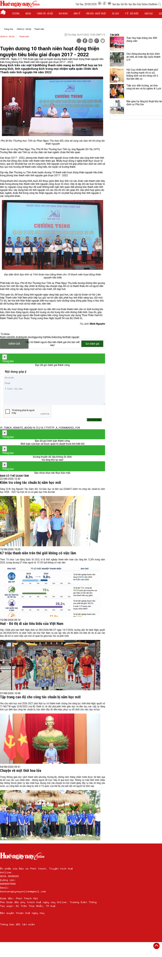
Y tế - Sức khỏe (132, 13)
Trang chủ (8, 29)
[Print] (79, 40)
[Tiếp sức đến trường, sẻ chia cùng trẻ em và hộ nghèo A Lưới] (117, 91)
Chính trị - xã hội (45, 13)
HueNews (153, 4)
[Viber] (96, 41)
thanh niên (5, 337)
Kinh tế (77, 13)
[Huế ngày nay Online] (20, 6)
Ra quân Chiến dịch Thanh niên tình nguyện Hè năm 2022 (49, 70)
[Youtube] (109, 4)
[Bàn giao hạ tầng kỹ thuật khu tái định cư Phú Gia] (117, 107)
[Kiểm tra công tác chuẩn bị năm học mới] (50, 521)
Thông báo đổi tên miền (17, 924)
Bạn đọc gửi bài (120, 4)
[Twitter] (102, 41)
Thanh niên (39, 29)
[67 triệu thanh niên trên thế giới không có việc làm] (50, 592)
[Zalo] (90, 41)
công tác (61, 337)
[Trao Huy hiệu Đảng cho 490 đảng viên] (117, 43)
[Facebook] (104, 4)
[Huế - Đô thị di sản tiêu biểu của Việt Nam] (50, 665)
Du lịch (115, 13)
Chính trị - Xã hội (24, 29)
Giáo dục (149, 13)
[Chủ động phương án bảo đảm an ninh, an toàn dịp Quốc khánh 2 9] (117, 59)
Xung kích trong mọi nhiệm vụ (51, 69)
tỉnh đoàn (16, 337)
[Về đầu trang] (156, 946)
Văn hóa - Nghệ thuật (96, 13)
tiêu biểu (51, 337)
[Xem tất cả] (160, 13)
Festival (16, 13)
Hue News (63, 13)
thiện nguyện (72, 337)
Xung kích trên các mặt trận (19, 65)
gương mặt (41, 337)
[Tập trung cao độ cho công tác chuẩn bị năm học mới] (50, 739)
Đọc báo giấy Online (138, 4)
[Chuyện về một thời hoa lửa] (50, 815)
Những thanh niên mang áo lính (59, 65)
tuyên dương (28, 337)
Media (28, 13)
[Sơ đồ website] (100, 4)
